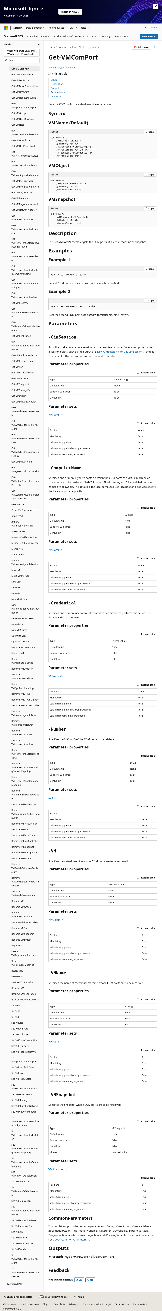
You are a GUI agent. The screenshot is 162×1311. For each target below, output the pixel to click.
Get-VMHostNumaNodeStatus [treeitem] (24, 153)
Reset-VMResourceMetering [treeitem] (22, 962)
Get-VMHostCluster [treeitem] (21, 140)
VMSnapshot (56, 1169)
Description (57, 83)
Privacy (72, 1304)
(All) (50, 798)
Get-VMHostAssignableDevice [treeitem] (24, 132)
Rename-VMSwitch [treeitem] (21, 939)
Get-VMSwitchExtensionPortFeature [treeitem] (25, 424)
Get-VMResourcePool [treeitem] (22, 360)
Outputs (55, 96)
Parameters (57, 92)
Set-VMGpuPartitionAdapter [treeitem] (24, 1059)
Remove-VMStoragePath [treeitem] (24, 852)
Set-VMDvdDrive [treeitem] (19, 1034)
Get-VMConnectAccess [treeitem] (23, 74)
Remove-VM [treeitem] (17, 653)
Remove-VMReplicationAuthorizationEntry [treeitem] (25, 813)
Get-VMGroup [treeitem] (18, 113)
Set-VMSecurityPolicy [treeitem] (22, 1243)
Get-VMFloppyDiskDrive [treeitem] (23, 97)
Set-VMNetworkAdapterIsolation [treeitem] (25, 1135)
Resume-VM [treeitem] (17, 987)
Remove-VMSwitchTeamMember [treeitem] (23, 893)
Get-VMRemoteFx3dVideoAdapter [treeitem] (25, 312)
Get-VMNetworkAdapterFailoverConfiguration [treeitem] (25, 242)
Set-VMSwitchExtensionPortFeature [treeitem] (25, 1259)
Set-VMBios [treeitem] (17, 1022)
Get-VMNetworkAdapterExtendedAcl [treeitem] (25, 229)
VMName (54, 414)
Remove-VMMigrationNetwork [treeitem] (22, 722)
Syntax (54, 79)
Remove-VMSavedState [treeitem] (23, 835)
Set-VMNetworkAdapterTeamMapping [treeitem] (24, 1162)
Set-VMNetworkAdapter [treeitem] (23, 1111)
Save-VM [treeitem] (15, 1005)
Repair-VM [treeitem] (16, 945)
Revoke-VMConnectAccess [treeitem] (25, 999)
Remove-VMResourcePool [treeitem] (24, 823)
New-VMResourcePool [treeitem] (22, 618)
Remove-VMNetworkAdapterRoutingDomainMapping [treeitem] (25, 767)
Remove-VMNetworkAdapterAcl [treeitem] (23, 742)
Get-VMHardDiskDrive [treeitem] (22, 119)
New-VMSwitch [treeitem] (19, 629)
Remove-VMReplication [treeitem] (23, 804)
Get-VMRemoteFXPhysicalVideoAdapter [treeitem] (25, 326)
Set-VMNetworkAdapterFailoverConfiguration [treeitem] (25, 1121)
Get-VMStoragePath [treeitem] (21, 390)
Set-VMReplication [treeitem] (21, 1200)
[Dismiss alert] (155, 6)
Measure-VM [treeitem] (18, 531)
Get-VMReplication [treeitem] (21, 335)
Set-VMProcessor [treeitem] (20, 1181)
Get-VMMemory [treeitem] (19, 198)
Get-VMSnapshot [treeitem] (20, 384)
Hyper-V (92, 47)
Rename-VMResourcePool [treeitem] (24, 922)
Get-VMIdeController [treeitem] (22, 180)
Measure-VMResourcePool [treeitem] (25, 542)
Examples (56, 88)
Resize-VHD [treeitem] (17, 970)
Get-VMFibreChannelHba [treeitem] (24, 86)
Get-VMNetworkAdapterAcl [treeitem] (23, 217)
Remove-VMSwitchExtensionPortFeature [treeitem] (25, 868)
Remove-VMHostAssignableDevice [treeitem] (24, 713)
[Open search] (146, 28)
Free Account (149, 36)
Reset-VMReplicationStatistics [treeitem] (23, 953)
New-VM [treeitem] (15, 593)
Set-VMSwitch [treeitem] (18, 1249)
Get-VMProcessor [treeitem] (20, 302)
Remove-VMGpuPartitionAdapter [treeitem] (24, 686)
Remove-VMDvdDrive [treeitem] (22, 668)
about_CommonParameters (70, 1239)
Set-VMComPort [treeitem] (19, 1028)
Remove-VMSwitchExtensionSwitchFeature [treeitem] (25, 881)
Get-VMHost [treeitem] (17, 124)
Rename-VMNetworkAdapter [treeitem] (21, 914)
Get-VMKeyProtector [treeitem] (22, 192)
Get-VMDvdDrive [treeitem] (20, 80)
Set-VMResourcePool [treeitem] (22, 1225)
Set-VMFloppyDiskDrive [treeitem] (23, 1051)
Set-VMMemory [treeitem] (19, 1100)
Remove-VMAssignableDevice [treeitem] (22, 660)
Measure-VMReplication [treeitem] (24, 537)
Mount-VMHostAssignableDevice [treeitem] (24, 562)
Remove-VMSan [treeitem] (19, 829)
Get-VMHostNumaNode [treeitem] (23, 146)
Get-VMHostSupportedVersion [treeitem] (25, 173)
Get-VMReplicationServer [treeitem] (24, 355)
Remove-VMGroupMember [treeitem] (25, 699)
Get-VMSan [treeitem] (17, 366)
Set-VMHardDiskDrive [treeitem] (22, 1067)
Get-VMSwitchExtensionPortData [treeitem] (25, 411)
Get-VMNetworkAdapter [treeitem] (24, 209)
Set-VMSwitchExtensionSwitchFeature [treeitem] (25, 1272)
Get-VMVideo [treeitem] (18, 504)
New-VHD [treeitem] (16, 587)
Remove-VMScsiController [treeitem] (25, 840)
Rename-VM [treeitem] (17, 900)
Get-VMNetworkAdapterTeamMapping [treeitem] (24, 283)
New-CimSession (107, 351)
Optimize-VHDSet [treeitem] (20, 641)
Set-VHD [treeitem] (15, 1011)
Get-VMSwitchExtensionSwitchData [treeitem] (25, 438)
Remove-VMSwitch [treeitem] (21, 858)
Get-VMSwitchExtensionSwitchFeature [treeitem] (25, 452)
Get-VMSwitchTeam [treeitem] (21, 461)
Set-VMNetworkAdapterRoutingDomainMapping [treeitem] (25, 1148)
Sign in (154, 27)
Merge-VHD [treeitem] (17, 548)
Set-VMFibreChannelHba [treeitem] (24, 1040)
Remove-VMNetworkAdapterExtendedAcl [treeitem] (25, 753)
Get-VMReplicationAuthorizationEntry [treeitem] (25, 345)
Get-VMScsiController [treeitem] (22, 372)
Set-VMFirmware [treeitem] (20, 1045)
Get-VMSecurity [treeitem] (19, 378)
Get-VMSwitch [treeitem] (18, 395)
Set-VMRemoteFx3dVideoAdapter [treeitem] (25, 1191)
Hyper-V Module (66, 67)
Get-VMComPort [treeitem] (20, 68)
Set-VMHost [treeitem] (17, 1073)
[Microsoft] (6, 28)
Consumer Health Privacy (95, 1304)
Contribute (59, 1304)
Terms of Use (122, 1304)
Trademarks (139, 1304)
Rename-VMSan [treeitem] (19, 928)
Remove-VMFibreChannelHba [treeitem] (22, 676)
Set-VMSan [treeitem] (17, 1231)
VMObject (54, 920)
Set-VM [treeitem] (15, 1017)
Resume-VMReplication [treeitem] (23, 993)
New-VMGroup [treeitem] (19, 598)
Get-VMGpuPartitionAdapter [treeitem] (24, 105)
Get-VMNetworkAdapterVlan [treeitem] (24, 295)
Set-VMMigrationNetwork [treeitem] (24, 1105)
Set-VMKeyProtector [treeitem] (21, 1094)
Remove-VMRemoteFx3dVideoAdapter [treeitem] (25, 794)
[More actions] (154, 47)
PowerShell (78, 47)
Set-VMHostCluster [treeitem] (21, 1078)
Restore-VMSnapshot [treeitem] (22, 982)
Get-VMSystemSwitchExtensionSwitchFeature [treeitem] (25, 494)
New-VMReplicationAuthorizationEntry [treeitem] (25, 608)
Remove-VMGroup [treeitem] (21, 693)
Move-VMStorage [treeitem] (20, 575)
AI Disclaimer (10, 1304)
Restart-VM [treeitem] (17, 976)
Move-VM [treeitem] (16, 570)
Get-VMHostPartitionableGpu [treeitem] (24, 163)
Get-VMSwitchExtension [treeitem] (23, 401)
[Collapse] (39, 44)
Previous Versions (29, 1304)
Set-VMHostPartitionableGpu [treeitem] (24, 1086)
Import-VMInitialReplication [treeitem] (22, 523)
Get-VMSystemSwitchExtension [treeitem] (25, 469)
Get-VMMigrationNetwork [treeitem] (24, 204)
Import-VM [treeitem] (17, 515)
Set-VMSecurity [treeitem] (19, 1237)
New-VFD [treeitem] (16, 581)
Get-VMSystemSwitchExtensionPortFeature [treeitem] (25, 481)
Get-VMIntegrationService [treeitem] (25, 186)
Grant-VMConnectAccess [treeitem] (24, 510)
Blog (45, 1304)
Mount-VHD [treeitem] (17, 554)
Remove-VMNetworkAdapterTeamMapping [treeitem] (24, 781)
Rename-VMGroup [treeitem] (21, 906)
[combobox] (22, 52)
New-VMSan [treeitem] (17, 624)
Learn (52, 47)
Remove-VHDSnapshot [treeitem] (23, 647)
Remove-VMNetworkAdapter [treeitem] (21, 732)
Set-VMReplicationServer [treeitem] (24, 1220)
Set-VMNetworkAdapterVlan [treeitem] (24, 1173)
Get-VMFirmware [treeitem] (20, 91)
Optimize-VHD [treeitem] (18, 635)
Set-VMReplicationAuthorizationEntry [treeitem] (25, 1210)
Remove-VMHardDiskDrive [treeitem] (25, 705)
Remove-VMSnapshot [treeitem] (22, 846)
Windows (64, 47)
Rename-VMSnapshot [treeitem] (22, 933)
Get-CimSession (133, 351)
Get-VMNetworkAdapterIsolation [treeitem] (25, 256)
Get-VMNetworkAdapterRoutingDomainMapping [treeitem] (25, 270)
